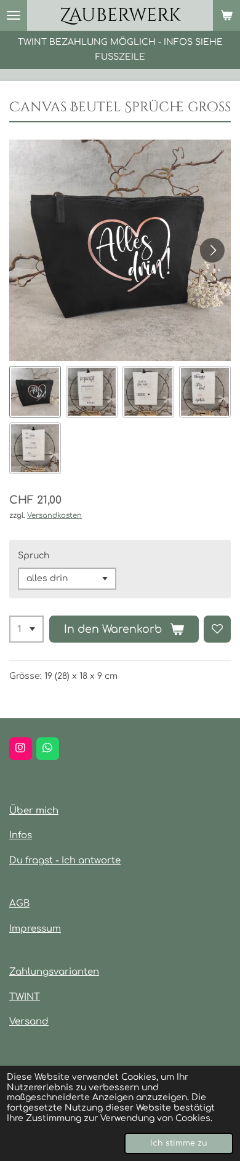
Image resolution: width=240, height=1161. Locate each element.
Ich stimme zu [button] (178, 1143)
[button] (35, 392)
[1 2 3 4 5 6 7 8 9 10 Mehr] (26, 629)
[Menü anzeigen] (13, 15)
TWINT (24, 997)
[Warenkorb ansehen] (226, 15)
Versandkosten (54, 516)
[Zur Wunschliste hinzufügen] (217, 629)
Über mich (33, 811)
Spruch (33, 555)
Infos (20, 835)
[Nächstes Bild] (212, 250)
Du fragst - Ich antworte (65, 860)
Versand (29, 1021)
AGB (19, 903)
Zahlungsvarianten (54, 972)
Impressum (35, 929)
